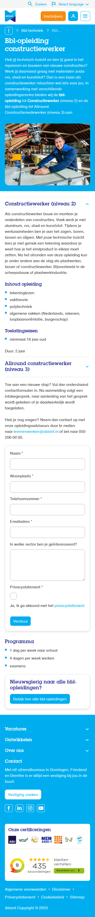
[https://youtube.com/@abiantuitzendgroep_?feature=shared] (41, 808)
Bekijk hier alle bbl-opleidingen (40, 699)
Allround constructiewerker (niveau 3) (38, 366)
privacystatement (70, 606)
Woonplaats (21, 476)
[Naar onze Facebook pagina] (9, 808)
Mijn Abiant (73, 16)
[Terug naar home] (10, 16)
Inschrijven (53, 17)
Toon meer (47, 729)
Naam (16, 454)
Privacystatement (26, 587)
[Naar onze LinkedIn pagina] (19, 808)
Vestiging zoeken (23, 795)
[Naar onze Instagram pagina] (30, 808)
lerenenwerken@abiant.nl (36, 432)
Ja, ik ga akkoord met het (47, 606)
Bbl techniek (32, 31)
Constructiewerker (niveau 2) (40, 204)
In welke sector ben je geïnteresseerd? (43, 545)
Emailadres (21, 522)
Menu (85, 16)
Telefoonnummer (26, 499)
